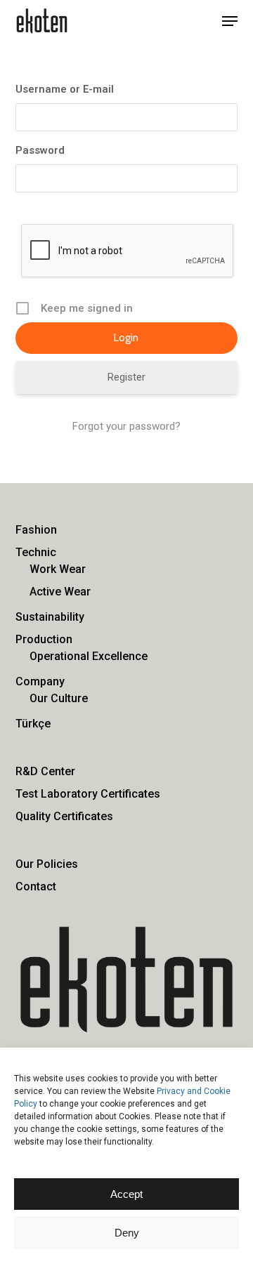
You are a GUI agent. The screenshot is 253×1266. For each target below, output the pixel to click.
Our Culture (59, 698)
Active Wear (60, 591)
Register (126, 377)
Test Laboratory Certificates (87, 793)
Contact (35, 886)
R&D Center (45, 771)
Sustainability (49, 617)
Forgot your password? (126, 426)
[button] (230, 21)
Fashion (36, 529)
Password (40, 150)
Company (40, 681)
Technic (35, 552)
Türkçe (33, 723)
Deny (127, 1233)
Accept (126, 1194)
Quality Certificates (64, 816)
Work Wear (58, 569)
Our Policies (46, 864)
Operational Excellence (89, 656)
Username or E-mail (64, 89)
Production (43, 639)
